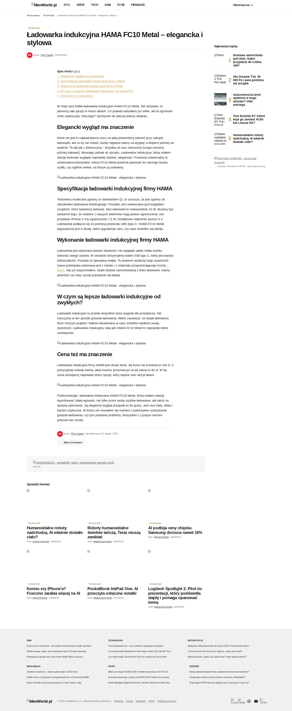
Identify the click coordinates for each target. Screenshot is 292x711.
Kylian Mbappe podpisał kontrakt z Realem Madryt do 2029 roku (139, 683)
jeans (60, 270)
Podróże (194, 666)
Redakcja (118, 701)
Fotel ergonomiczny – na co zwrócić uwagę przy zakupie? (136, 646)
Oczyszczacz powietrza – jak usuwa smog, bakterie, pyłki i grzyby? (59, 646)
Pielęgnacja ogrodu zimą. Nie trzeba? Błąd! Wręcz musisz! (55, 657)
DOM (29, 640)
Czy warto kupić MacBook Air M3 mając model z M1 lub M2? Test (139, 651)
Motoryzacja (195, 640)
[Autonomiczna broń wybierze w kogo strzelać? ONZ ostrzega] (220, 99)
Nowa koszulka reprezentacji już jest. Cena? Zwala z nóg (54, 683)
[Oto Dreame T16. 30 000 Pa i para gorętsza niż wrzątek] (220, 80)
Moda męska (34, 666)
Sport (111, 666)
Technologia (115, 640)
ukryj (76, 71)
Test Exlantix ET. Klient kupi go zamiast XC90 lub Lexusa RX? (249, 119)
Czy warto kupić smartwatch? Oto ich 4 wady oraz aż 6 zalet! (137, 657)
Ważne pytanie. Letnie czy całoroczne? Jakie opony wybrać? (217, 657)
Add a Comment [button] (73, 442)
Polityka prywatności (167, 701)
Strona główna (33, 15)
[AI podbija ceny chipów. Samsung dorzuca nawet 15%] (176, 505)
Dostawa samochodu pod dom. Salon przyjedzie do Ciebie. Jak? (248, 60)
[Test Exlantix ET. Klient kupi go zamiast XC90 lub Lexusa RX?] (220, 119)
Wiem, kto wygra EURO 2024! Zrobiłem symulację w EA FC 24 (138, 672)
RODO (152, 701)
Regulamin (141, 701)
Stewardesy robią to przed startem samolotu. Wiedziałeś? (217, 677)
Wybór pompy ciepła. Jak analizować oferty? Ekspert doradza (56, 651)
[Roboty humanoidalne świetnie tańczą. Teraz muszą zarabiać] (115, 505)
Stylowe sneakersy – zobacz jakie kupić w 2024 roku (52, 672)
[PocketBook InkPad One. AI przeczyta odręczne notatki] (115, 566)
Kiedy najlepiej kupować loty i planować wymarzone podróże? (219, 672)
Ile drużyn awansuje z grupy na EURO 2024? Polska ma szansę (138, 677)
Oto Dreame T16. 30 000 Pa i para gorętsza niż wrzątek (248, 80)
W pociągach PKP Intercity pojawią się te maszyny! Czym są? (219, 683)
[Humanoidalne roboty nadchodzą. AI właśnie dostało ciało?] (55, 505)
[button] (28, 5)
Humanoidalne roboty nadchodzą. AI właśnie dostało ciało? (248, 138)
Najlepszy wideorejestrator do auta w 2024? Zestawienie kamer (218, 646)
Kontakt (129, 701)
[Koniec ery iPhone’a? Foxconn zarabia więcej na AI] (55, 566)
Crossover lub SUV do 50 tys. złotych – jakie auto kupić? (215, 651)
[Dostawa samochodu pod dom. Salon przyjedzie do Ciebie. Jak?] (220, 60)
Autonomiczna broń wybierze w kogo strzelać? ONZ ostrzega (247, 99)
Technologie (49, 15)
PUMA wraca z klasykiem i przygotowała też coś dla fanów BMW (58, 677)
